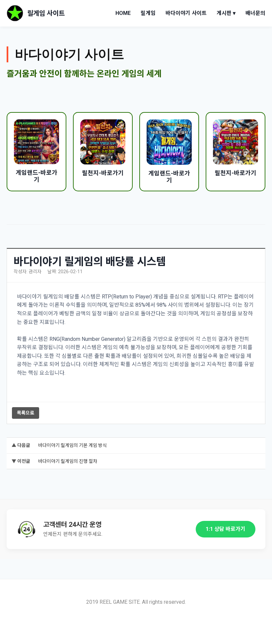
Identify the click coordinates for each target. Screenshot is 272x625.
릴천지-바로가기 (103, 172)
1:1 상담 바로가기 (225, 529)
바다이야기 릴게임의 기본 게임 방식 (72, 445)
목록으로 (25, 412)
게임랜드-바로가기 (36, 176)
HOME (123, 13)
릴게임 (148, 13)
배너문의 (255, 13)
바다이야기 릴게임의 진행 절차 (67, 461)
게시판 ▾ (226, 13)
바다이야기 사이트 (186, 13)
